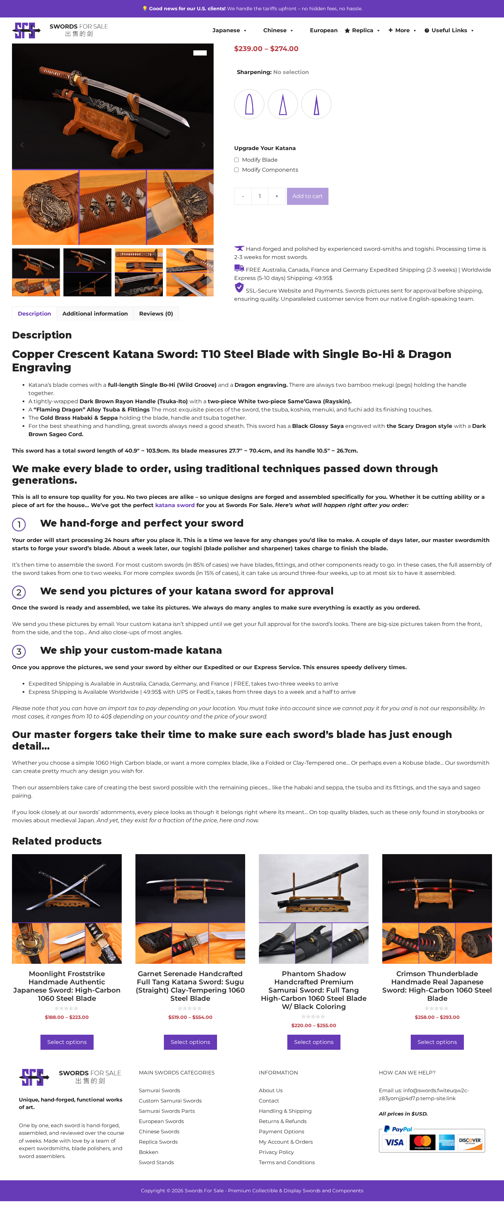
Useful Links (449, 30)
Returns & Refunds (283, 1121)
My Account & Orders (286, 1142)
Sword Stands (156, 1162)
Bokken (148, 1152)
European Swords (161, 1121)
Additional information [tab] (95, 313)
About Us (271, 1090)
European (324, 30)
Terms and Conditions (287, 1162)
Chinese (275, 30)
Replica (362, 30)
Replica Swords (158, 1142)
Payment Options (281, 1131)
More (402, 30)
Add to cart (307, 196)
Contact (269, 1100)
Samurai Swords (159, 1090)
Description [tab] (34, 313)
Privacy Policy (276, 1152)
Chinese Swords (159, 1131)
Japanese (226, 30)
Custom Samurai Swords (170, 1100)
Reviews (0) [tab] (156, 313)
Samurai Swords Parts (167, 1111)
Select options (67, 1042)
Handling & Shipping (285, 1111)
